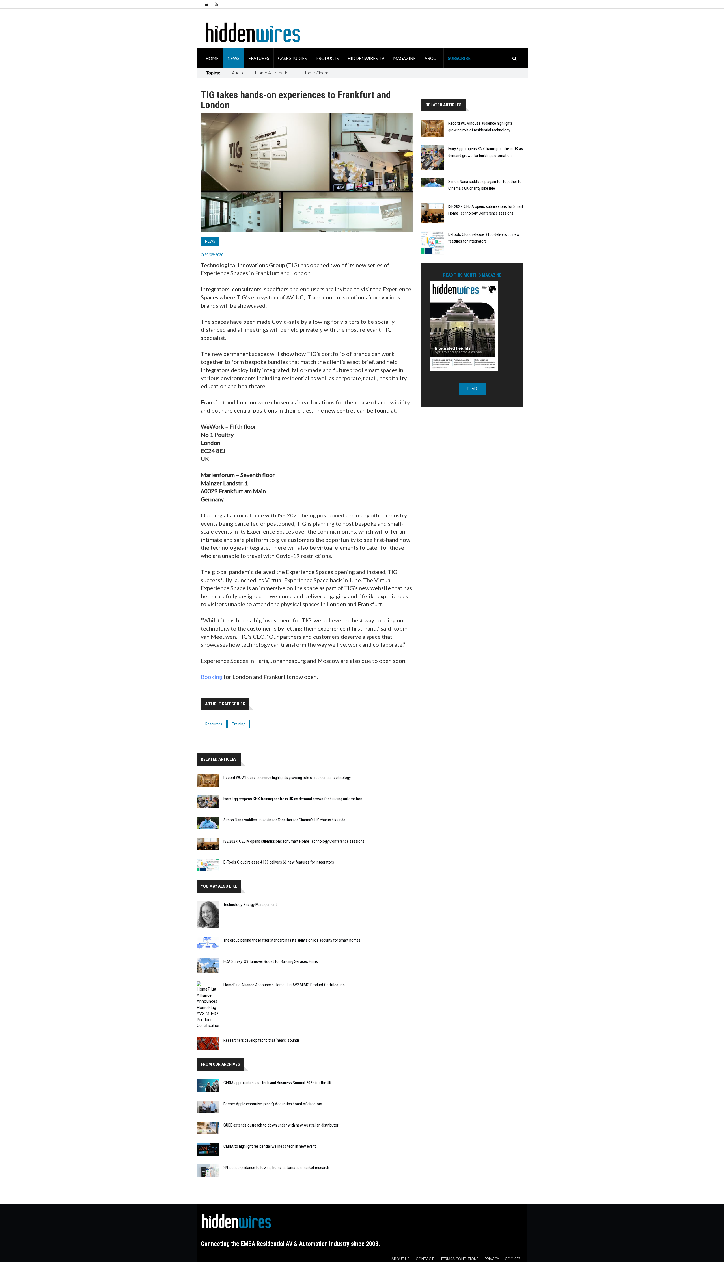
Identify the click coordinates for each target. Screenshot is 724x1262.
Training (238, 724)
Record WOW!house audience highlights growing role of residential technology (287, 777)
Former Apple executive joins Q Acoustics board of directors (272, 1103)
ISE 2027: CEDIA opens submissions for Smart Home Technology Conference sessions (294, 841)
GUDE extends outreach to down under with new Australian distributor (280, 1125)
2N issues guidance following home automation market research (276, 1167)
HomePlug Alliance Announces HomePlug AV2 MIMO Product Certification (284, 984)
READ (472, 389)
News (233, 58)
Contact (425, 1259)
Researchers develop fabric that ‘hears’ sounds (261, 1040)
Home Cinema (317, 72)
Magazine (404, 58)
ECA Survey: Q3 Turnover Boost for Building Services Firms (270, 961)
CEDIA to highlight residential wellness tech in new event (269, 1146)
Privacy (492, 1259)
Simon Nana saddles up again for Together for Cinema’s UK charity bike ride (284, 820)
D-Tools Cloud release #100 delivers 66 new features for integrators (278, 862)
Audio (237, 72)
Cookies (512, 1259)
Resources (213, 724)
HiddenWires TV (366, 58)
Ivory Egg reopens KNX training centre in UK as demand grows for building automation (292, 798)
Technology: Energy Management (250, 904)
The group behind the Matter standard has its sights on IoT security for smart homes (292, 940)
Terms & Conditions (459, 1259)
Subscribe (459, 58)
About (432, 58)
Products (327, 58)
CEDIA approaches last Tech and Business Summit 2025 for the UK (277, 1082)
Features (258, 58)
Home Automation (273, 72)
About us (400, 1259)
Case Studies (292, 58)
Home (212, 58)
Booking (211, 676)
